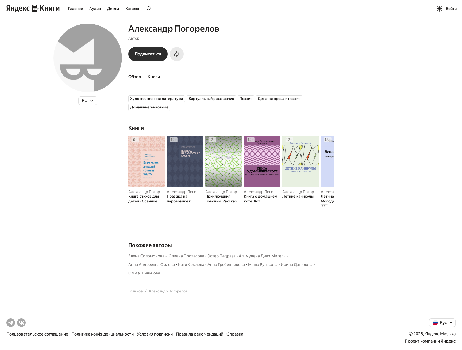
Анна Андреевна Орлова (151, 264)
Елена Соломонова (146, 256)
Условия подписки (155, 334)
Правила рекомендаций (199, 334)
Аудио (95, 8)
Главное (75, 8)
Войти (451, 8)
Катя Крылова (191, 264)
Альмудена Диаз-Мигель (262, 256)
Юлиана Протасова (186, 256)
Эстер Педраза (221, 256)
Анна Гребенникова (226, 264)
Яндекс (448, 341)
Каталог (132, 8)
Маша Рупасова (263, 264)
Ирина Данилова (297, 264)
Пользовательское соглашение (37, 334)
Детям (113, 8)
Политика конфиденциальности (102, 334)
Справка (234, 334)
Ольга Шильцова (144, 273)
